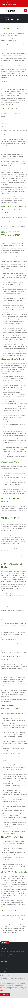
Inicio (2, 17)
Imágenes (8, 969)
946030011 (10, 2)
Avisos (5, 971)
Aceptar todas (5, 994)
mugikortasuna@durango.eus (9, 4)
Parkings (7, 17)
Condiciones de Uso (7, 966)
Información (6, 965)
